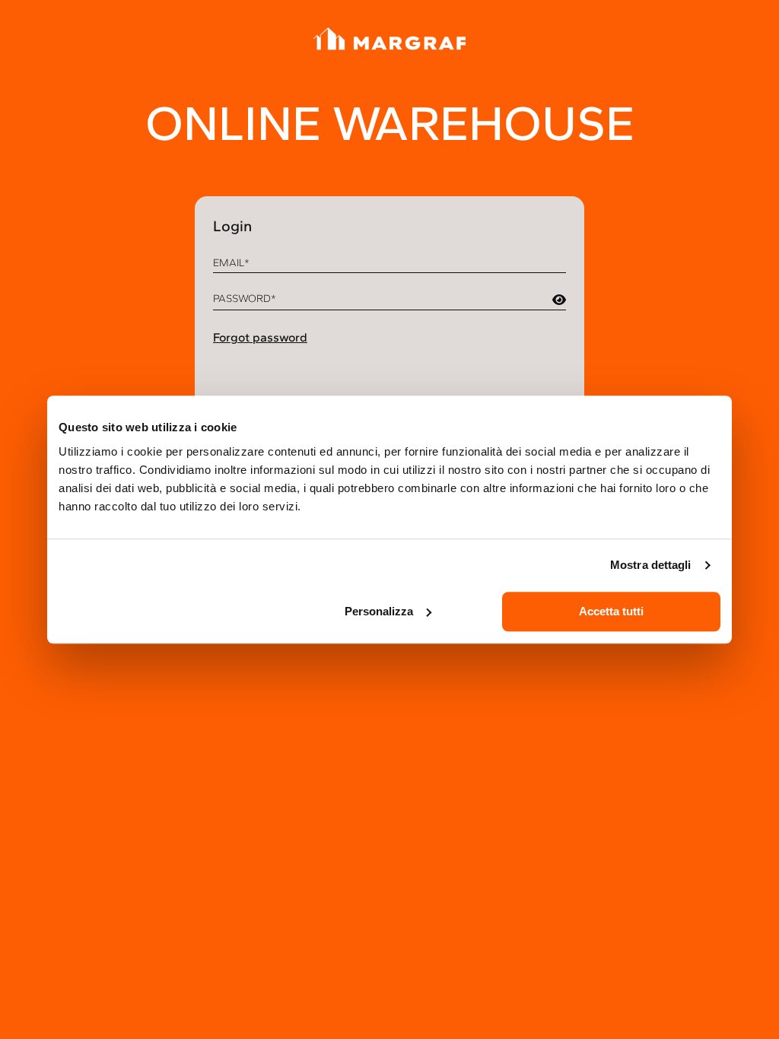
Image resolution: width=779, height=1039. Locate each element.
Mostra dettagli (651, 564)
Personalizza (379, 611)
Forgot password (260, 337)
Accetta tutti (611, 611)
